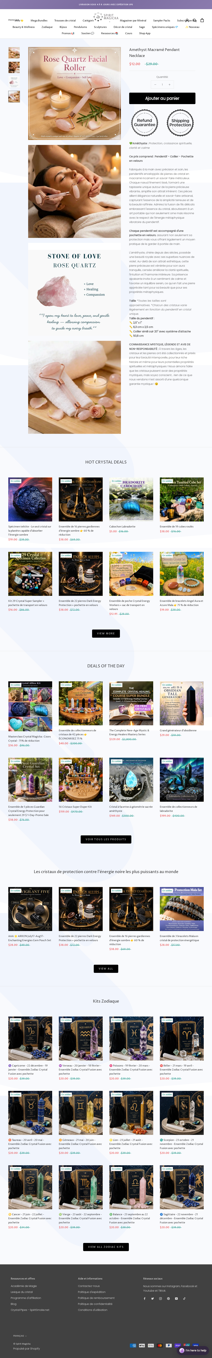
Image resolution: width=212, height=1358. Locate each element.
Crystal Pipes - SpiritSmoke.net (30, 1310)
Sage (142, 27)
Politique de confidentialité (95, 1304)
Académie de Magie (24, 1286)
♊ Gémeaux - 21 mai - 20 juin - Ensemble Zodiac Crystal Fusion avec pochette (80, 1144)
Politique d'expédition (92, 1292)
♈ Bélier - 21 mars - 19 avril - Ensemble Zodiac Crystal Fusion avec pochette (181, 1070)
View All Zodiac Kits (106, 1247)
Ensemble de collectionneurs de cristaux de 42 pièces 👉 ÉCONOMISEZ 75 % (77, 735)
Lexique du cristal (22, 1292)
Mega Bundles (39, 20)
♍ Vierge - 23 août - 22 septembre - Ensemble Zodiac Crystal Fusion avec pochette (80, 1219)
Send (201, 1338)
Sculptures (100, 27)
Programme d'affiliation (26, 1298)
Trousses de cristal (65, 20)
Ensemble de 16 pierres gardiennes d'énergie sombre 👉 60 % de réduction (79, 531)
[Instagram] (160, 1298)
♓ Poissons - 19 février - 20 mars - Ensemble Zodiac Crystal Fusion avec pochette (131, 1070)
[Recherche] (194, 20)
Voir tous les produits (106, 839)
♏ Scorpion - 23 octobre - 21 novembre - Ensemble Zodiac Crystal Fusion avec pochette (181, 1144)
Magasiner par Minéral (133, 20)
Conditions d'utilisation (92, 1310)
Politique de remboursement (96, 1298)
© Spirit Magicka (21, 1343)
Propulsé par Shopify (26, 1349)
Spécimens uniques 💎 (165, 27)
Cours (128, 33)
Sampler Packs (161, 20)
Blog (13, 1304)
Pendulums (80, 27)
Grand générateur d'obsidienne (178, 730)
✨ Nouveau (192, 27)
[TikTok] (184, 1298)
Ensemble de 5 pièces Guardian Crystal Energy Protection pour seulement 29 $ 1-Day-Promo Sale (28, 811)
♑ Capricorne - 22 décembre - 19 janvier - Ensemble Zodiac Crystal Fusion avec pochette (28, 1070)
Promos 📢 (68, 33)
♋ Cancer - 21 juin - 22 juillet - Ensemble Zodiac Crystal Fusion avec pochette (30, 1219)
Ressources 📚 (109, 33)
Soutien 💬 (87, 33)
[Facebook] (144, 1298)
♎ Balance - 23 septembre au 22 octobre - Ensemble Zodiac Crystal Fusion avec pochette (129, 1219)
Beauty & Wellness (24, 27)
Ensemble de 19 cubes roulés (176, 526)
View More (106, 633)
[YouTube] (176, 1298)
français (18, 1335)
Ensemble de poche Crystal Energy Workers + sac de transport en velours (129, 605)
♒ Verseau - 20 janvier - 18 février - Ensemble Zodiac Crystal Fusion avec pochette (80, 1070)
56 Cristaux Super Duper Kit (75, 807)
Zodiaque (47, 27)
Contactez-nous (89, 1286)
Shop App (144, 33)
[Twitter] (152, 1298)
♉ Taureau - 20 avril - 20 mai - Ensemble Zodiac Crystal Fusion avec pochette (30, 1144)
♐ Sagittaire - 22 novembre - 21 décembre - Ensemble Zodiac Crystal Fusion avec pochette (181, 1219)
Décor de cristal (123, 27)
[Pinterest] (168, 1298)
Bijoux (63, 27)
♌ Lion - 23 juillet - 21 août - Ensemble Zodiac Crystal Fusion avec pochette (131, 1144)
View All (106, 968)
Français (13, 20)
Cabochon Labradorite (122, 526)
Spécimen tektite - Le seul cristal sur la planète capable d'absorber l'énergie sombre (29, 531)
